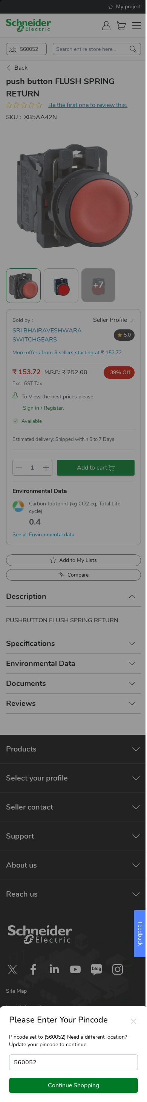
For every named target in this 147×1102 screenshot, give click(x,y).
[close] (133, 1021)
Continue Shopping (73, 1085)
